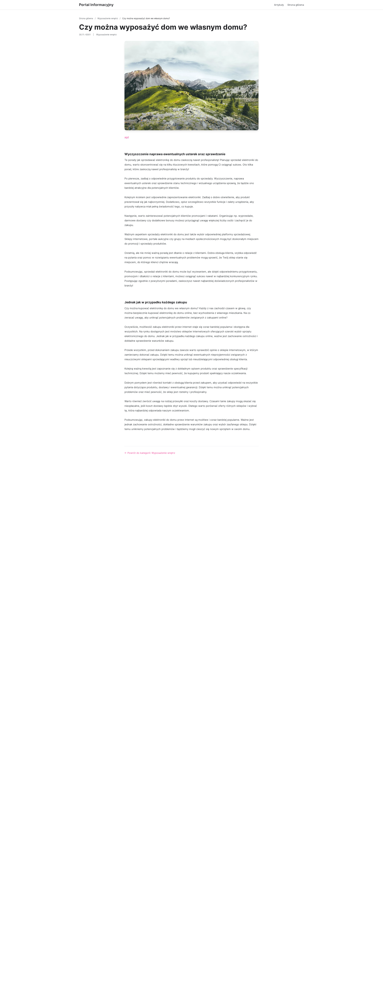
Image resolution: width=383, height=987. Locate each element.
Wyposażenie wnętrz (107, 18)
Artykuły (279, 4)
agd (126, 137)
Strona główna (295, 4)
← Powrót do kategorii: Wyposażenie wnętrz (149, 452)
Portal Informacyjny (96, 5)
